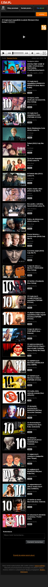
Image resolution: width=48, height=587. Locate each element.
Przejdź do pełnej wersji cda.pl (24, 555)
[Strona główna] (6, 2)
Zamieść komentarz (35, 542)
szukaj (41, 14)
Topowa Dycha (12, 58)
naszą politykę (40, 566)
